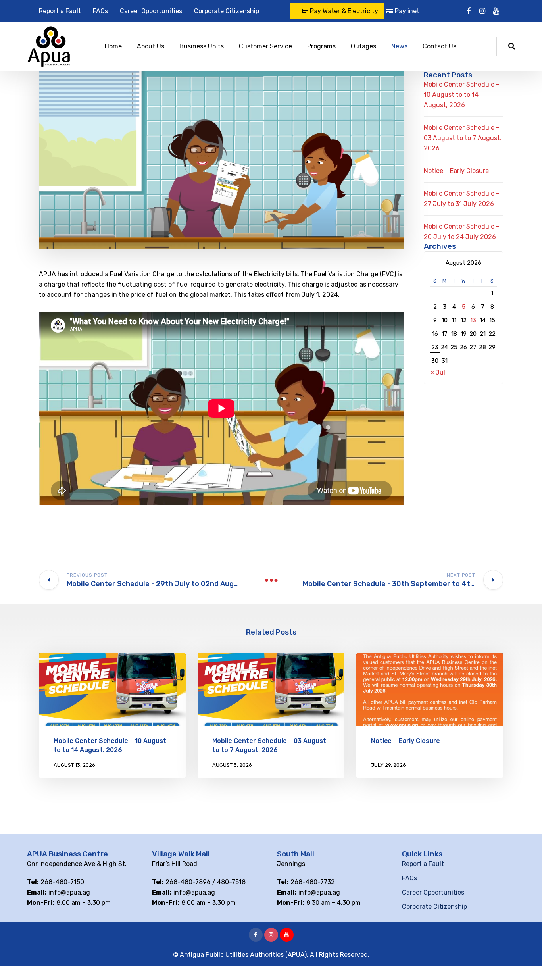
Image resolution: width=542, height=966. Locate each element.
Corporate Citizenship (226, 11)
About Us (150, 46)
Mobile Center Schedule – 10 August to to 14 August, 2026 (462, 95)
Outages (363, 46)
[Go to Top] (526, 948)
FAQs (100, 11)
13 (473, 320)
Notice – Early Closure (456, 171)
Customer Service (265, 46)
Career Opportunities (151, 11)
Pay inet (406, 11)
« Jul (437, 372)
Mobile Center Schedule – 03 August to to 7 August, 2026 (463, 138)
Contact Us (439, 46)
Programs (321, 46)
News (399, 46)
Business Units (201, 46)
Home (113, 46)
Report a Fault (60, 11)
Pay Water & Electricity (343, 11)
